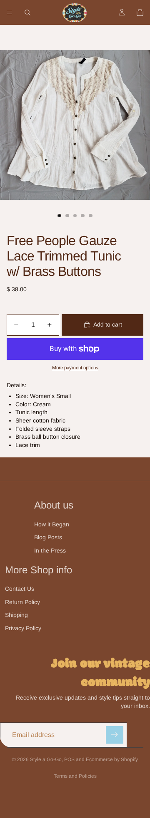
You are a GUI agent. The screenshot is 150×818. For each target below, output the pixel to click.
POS (69, 759)
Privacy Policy (23, 628)
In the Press (50, 550)
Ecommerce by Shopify (112, 759)
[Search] (27, 12)
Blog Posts (48, 537)
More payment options (75, 367)
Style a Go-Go (46, 759)
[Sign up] (114, 735)
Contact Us (19, 588)
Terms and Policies (75, 776)
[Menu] (9, 12)
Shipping (16, 615)
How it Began (51, 524)
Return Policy (22, 602)
